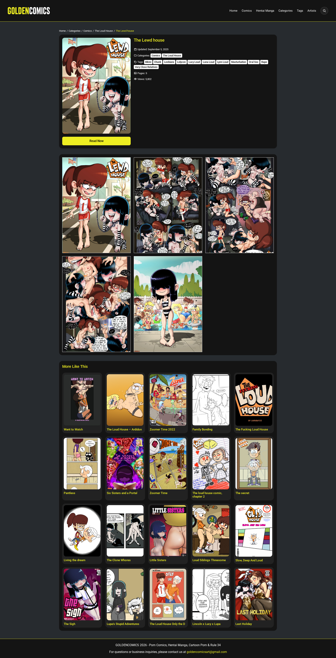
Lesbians (169, 61)
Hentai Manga (265, 10)
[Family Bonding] (210, 400)
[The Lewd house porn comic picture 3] (240, 205)
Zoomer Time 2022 (162, 429)
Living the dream (74, 560)
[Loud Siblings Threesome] (210, 530)
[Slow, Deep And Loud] (253, 530)
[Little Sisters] (168, 530)
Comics (247, 10)
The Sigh (69, 624)
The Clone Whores (119, 560)
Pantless (69, 493)
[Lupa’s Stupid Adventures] (125, 594)
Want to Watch (73, 429)
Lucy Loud (194, 61)
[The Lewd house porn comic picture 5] (168, 304)
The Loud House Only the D (167, 624)
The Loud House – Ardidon (124, 429)
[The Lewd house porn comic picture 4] (96, 304)
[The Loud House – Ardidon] (125, 400)
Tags (300, 10)
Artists (311, 10)
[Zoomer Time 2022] (168, 400)
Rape (264, 61)
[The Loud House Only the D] (168, 594)
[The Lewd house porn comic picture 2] (168, 205)
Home (233, 10)
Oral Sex (253, 61)
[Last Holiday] (253, 594)
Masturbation (238, 61)
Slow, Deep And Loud (249, 560)
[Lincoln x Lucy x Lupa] (210, 594)
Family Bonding (202, 429)
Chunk (157, 61)
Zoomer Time (158, 493)
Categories (285, 10)
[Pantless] (82, 463)
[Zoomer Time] (168, 463)
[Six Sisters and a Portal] (125, 463)
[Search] (324, 11)
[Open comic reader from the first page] (96, 86)
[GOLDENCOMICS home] (29, 11)
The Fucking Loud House (251, 429)
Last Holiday (243, 624)
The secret (242, 493)
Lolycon (181, 61)
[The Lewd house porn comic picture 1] (96, 205)
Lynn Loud (222, 61)
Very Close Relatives (146, 67)
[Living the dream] (82, 530)
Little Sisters (158, 560)
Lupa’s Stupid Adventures (123, 624)
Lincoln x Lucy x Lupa (206, 624)
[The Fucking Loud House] (253, 400)
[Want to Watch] (82, 400)
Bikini (148, 61)
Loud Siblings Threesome (209, 560)
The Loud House (104, 30)
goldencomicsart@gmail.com (207, 652)
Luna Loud (208, 61)
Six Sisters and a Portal (122, 493)
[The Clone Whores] (125, 530)
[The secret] (253, 463)
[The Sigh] (82, 594)
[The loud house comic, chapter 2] (210, 463)
